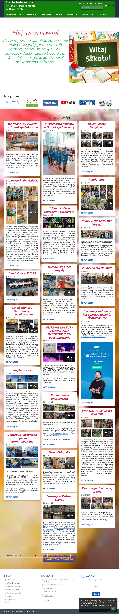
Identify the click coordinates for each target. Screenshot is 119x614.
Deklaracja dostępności (15, 586)
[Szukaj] (102, 7)
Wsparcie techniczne (14, 583)
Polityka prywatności (14, 593)
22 (50, 556)
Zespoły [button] (84, 14)
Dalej (65, 556)
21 (45, 556)
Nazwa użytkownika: (95, 580)
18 (30, 556)
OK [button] (113, 609)
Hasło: (95, 586)
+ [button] (80, 3)
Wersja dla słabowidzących (14, 611)
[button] (87, 3)
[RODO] (87, 102)
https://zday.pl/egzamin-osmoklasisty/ (93, 337)
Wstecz (9, 556)
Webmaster (11, 580)
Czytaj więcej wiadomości (59, 558)
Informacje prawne (13, 590)
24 (59, 556)
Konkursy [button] (58, 14)
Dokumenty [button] (71, 14)
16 (21, 556)
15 (16, 556)
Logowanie (98, 4)
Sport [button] (94, 14)
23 (55, 556)
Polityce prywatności (106, 605)
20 (40, 556)
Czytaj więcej (12, 172)
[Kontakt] (105, 102)
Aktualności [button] (11, 14)
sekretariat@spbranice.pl (52, 585)
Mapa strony (11, 599)
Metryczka (10, 596)
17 (25, 556)
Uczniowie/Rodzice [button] (27, 14)
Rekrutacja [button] (46, 14)
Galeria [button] (103, 14)
